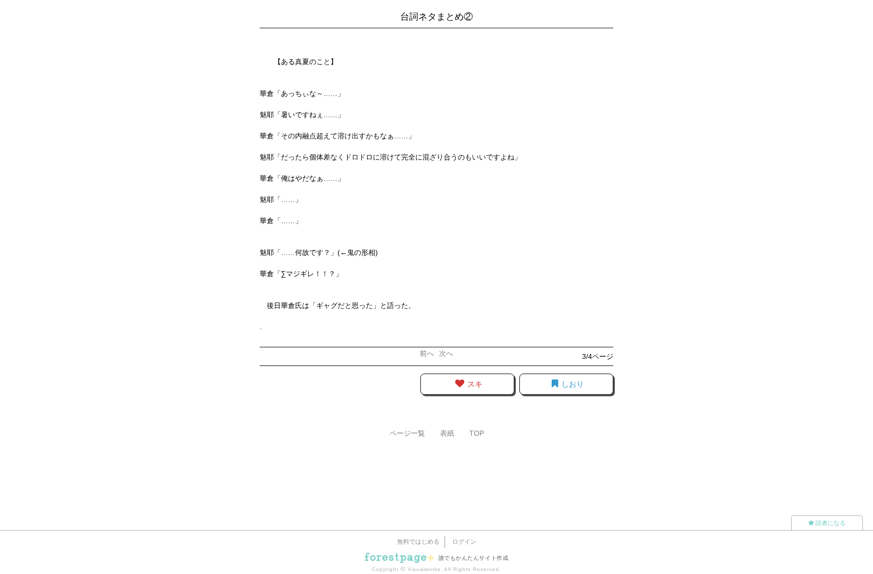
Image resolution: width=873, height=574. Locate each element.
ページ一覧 (407, 433)
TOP (476, 433)
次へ (446, 353)
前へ (427, 353)
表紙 (447, 433)
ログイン (464, 541)
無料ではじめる (418, 541)
